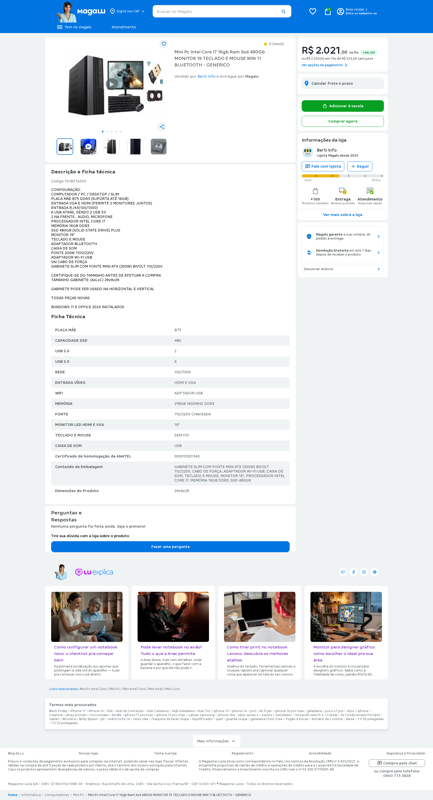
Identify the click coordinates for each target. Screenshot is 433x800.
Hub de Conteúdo (130, 711)
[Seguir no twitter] (343, 572)
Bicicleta (69, 719)
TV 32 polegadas (65, 723)
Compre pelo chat (400, 763)
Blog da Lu (16, 753)
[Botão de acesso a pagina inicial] (80, 11)
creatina (56, 715)
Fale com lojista (326, 166)
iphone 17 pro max (139, 715)
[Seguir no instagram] (364, 572)
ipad (219, 719)
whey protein (76, 715)
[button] (283, 12)
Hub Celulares (158, 711)
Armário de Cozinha (327, 719)
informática (31, 795)
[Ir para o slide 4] (116, 131)
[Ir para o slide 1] (102, 131)
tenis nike (140, 719)
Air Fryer (265, 711)
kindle (116, 715)
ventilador (283, 715)
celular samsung (201, 715)
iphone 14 (239, 711)
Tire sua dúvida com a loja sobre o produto (90, 536)
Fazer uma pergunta (170, 547)
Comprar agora (342, 121)
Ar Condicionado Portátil (360, 715)
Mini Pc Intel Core (93, 689)
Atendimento (124, 27)
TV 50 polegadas (371, 719)
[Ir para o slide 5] (121, 131)
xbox (350, 711)
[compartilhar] (161, 126)
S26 (110, 711)
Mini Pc (115, 689)
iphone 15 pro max (170, 715)
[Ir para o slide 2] (107, 131)
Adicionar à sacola (346, 106)
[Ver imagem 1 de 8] (111, 84)
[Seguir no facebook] (353, 572)
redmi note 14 (119, 719)
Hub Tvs (204, 711)
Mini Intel (155, 689)
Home (13, 795)
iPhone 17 (78, 711)
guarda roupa (236, 719)
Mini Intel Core (134, 689)
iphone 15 (221, 711)
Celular (332, 715)
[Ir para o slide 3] (112, 131)
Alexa (350, 719)
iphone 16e (226, 715)
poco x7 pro (334, 711)
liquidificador (202, 719)
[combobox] (222, 11)
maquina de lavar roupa (170, 719)
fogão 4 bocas (297, 719)
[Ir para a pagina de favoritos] (312, 11)
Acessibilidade (320, 753)
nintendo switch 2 (309, 715)
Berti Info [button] (206, 76)
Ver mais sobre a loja (342, 215)
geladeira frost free (266, 719)
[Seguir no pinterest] (374, 572)
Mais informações (213, 741)
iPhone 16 (96, 711)
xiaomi (267, 715)
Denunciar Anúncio (318, 269)
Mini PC (78, 795)
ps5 (253, 711)
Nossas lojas (88, 753)
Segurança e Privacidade (405, 753)
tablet (54, 719)
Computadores (57, 795)
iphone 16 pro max (289, 711)
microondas (99, 715)
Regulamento (243, 753)
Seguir (363, 166)
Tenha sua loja (165, 753)
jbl (102, 719)
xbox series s (248, 715)
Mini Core (172, 689)
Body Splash (88, 719)
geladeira (314, 711)
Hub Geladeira (183, 711)
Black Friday (58, 711)
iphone (363, 711)
